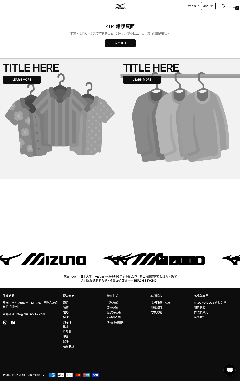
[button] (5, 6)
